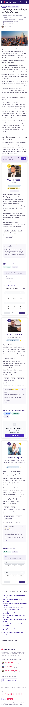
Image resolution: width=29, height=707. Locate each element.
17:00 (8, 296)
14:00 (8, 308)
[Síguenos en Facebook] (2, 694)
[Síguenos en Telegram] (17, 694)
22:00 (21, 298)
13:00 (14, 578)
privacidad (14, 704)
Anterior (7, 312)
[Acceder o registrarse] (26, 2)
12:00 (8, 578)
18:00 (14, 296)
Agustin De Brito (14, 334)
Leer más (6, 256)
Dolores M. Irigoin (14, 457)
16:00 (21, 308)
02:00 (21, 306)
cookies (20, 704)
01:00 (14, 306)
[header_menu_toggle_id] (1, 2)
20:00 (8, 298)
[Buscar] (20, 2)
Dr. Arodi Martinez (14, 179)
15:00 (14, 308)
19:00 (21, 296)
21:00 (14, 298)
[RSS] (20, 694)
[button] (9, 282)
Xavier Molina (7, 26)
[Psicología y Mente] (10, 2)
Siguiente (21, 312)
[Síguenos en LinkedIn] (8, 694)
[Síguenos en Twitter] (5, 694)
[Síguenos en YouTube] (14, 694)
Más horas (22, 293)
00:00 (8, 306)
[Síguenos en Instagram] (11, 694)
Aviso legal (9, 704)
